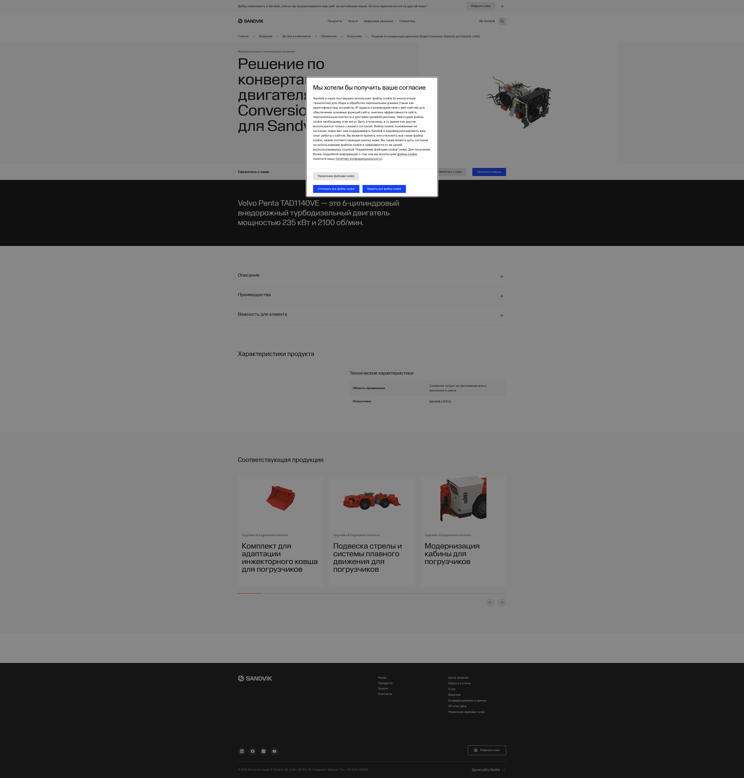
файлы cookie (407, 154)
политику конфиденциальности (359, 159)
